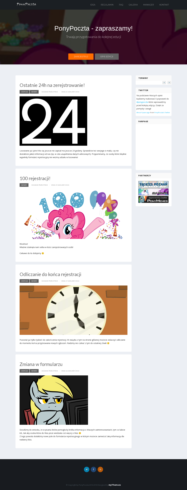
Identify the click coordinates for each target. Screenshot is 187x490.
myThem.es (115, 485)
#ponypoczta (142, 102)
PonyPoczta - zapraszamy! (93, 28)
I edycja (24, 92)
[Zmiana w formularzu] (73, 400)
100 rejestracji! (35, 178)
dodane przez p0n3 (50, 92)
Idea (92, 5)
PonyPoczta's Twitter (162, 112)
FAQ (121, 5)
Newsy (34, 92)
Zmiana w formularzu (41, 364)
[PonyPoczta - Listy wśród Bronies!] (26, 4)
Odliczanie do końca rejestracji (50, 274)
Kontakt (164, 5)
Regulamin (107, 5)
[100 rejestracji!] (73, 214)
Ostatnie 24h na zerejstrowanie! (52, 85)
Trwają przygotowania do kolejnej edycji (93, 37)
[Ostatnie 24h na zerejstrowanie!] (73, 121)
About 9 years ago (143, 112)
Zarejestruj (81, 56)
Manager (148, 5)
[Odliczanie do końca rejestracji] (73, 310)
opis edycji (106, 56)
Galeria (133, 5)
